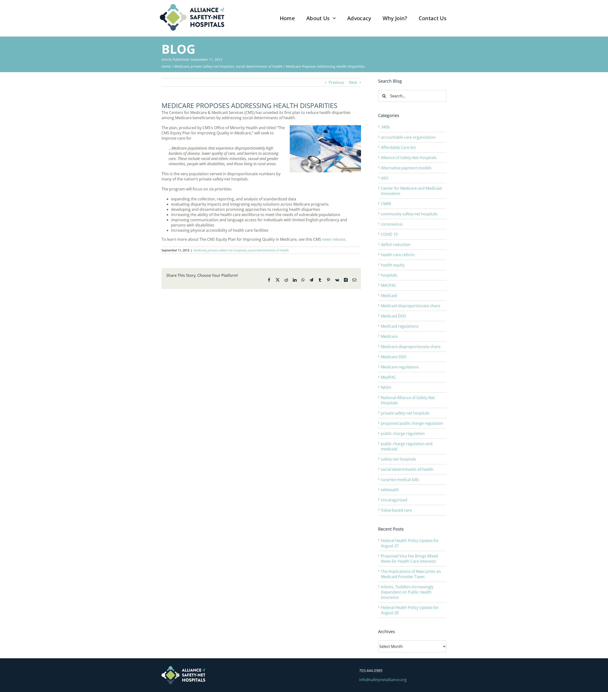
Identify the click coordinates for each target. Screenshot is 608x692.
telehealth (390, 489)
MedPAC (388, 377)
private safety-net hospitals (227, 250)
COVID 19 (389, 234)
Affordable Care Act (398, 147)
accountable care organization (408, 137)
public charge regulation (403, 433)
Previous (336, 82)
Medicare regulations (400, 367)
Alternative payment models (406, 167)
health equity (392, 265)
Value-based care (396, 510)
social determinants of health (268, 250)
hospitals (389, 275)
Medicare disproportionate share (411, 346)
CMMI (386, 203)
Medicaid (389, 295)
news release (333, 239)
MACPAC (388, 285)
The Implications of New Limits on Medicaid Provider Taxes (411, 574)
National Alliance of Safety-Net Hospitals (408, 400)
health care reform (398, 254)
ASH (384, 178)
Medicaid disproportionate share (410, 305)
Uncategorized (394, 500)
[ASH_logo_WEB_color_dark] (192, 6)
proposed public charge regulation (412, 423)
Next (353, 82)
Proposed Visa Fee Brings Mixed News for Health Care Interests (409, 558)
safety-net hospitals (398, 459)
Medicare (199, 250)
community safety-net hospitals (409, 214)
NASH (386, 387)
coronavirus (392, 224)
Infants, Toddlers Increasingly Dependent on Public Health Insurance (407, 592)
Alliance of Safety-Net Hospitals (409, 157)
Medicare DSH (393, 356)
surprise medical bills (400, 479)
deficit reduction (395, 244)
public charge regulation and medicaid (406, 446)
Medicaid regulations (399, 326)
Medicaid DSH (393, 316)
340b (385, 127)
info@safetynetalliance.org (383, 679)
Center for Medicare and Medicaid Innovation (411, 191)
